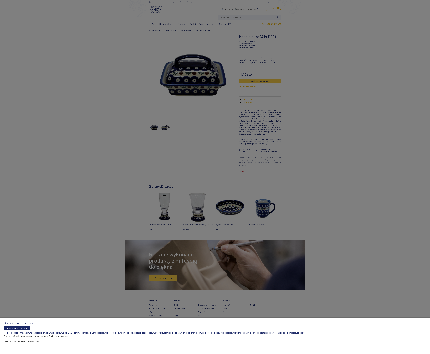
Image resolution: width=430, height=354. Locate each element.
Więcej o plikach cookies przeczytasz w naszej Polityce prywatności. (37, 336)
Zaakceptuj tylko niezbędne (15, 341)
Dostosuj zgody (33, 341)
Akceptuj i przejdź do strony (17, 328)
